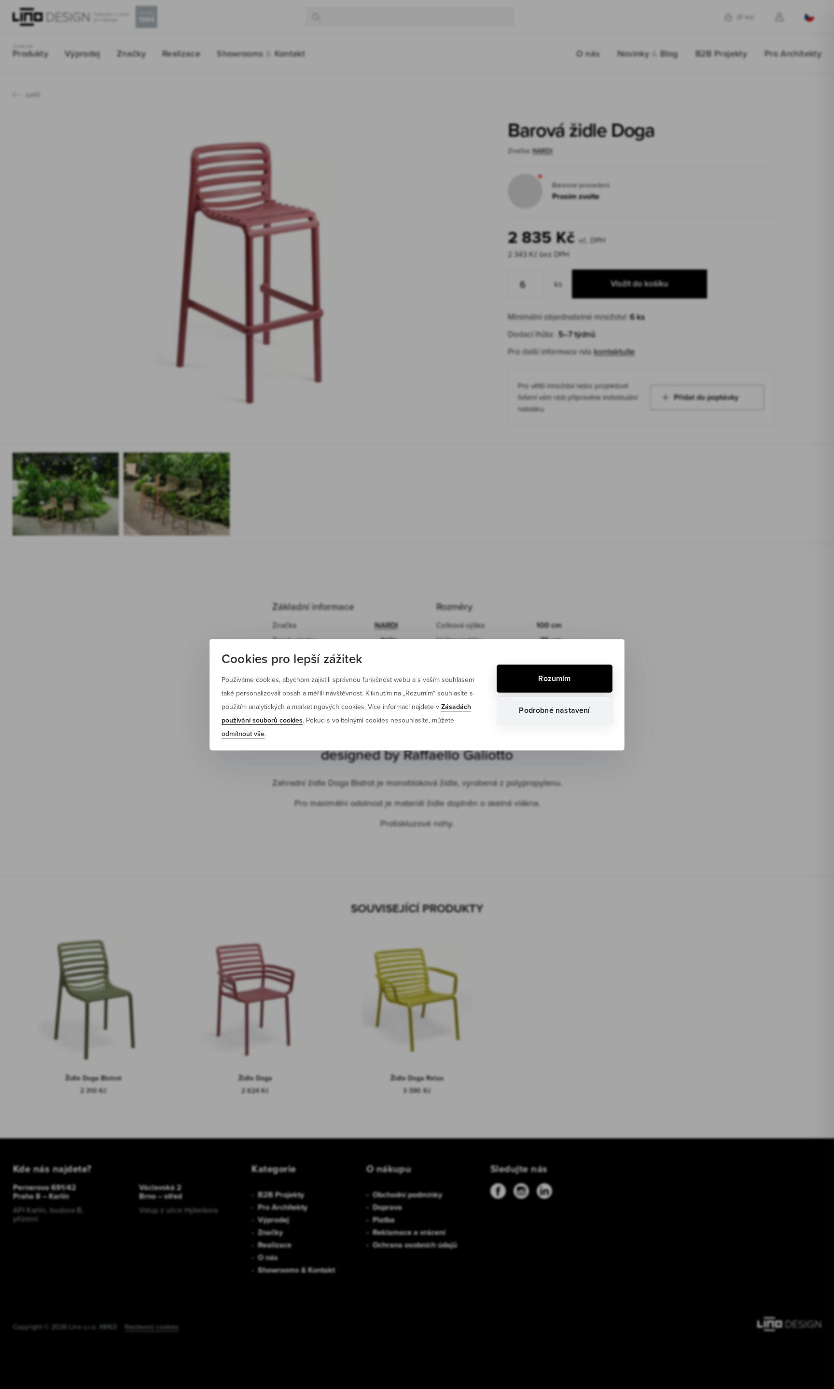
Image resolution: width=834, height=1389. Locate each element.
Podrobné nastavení (554, 710)
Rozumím (554, 678)
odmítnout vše (243, 733)
